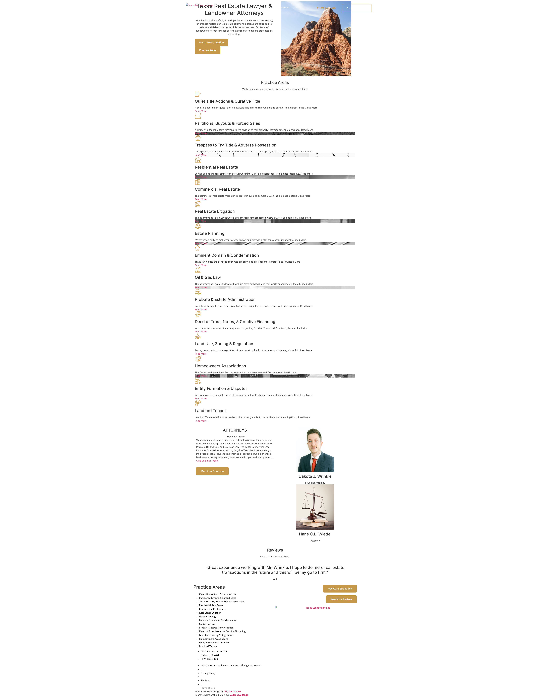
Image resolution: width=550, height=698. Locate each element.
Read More (201, 111)
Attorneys (247, 7)
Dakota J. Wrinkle (315, 476)
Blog (297, 7)
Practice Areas (266, 7)
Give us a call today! (207, 460)
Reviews (284, 7)
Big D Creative (233, 691)
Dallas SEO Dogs (239, 694)
